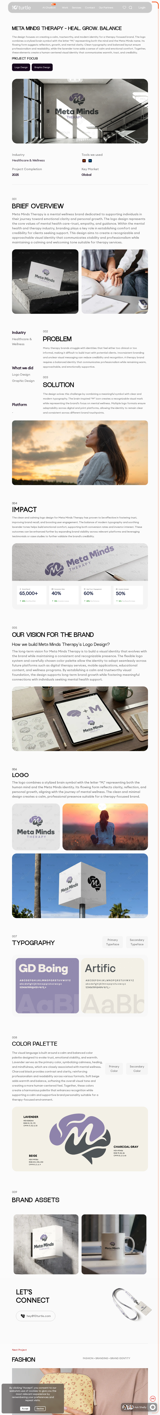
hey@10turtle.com (39, 1316)
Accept (25, 1409)
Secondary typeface (137, 942)
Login (141, 7)
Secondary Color (137, 1069)
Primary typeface (112, 942)
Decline (40, 1409)
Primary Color (114, 1069)
